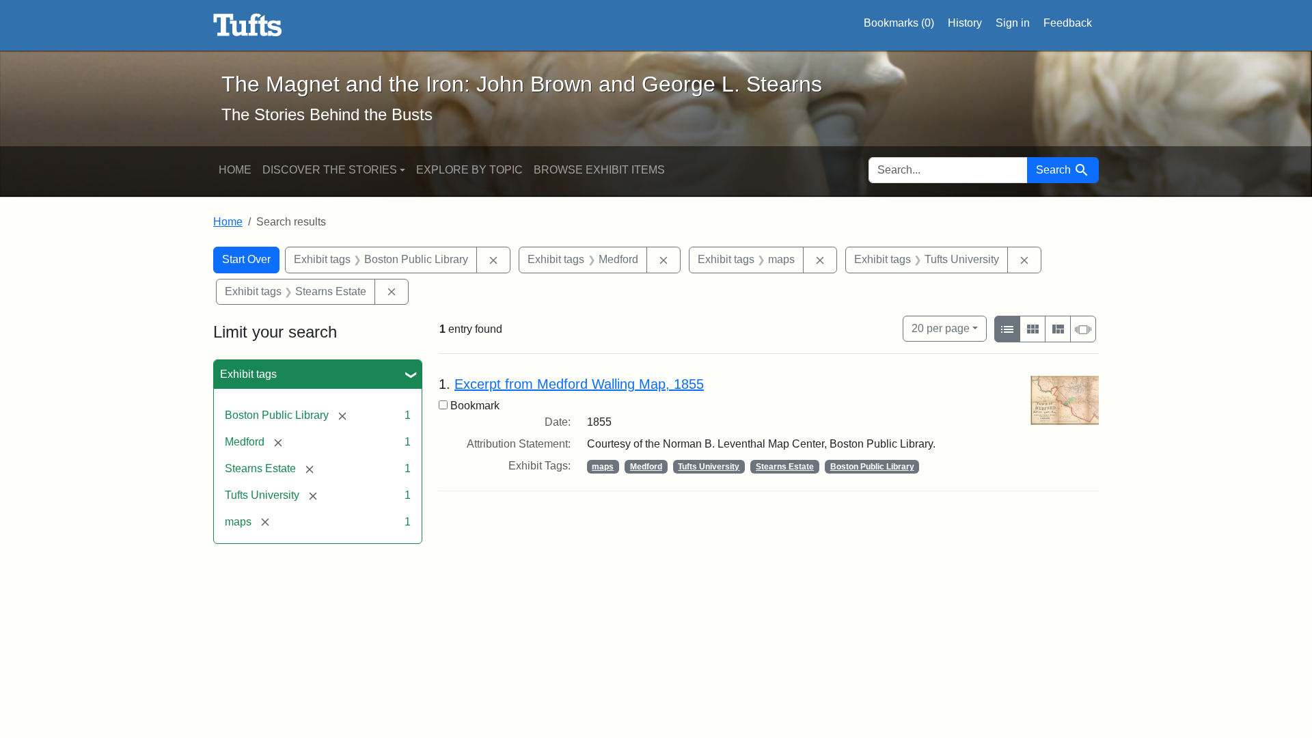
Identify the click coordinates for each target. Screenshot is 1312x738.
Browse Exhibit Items (599, 170)
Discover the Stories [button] (329, 170)
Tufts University (708, 467)
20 (941, 328)
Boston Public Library (872, 467)
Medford (646, 467)
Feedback (1067, 23)
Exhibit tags (248, 374)
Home (235, 170)
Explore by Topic (469, 170)
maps (603, 467)
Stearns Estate (785, 467)
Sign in (1013, 23)
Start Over (246, 259)
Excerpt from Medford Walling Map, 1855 (579, 384)
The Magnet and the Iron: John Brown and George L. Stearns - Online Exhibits (247, 25)
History (965, 23)
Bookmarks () (899, 23)
